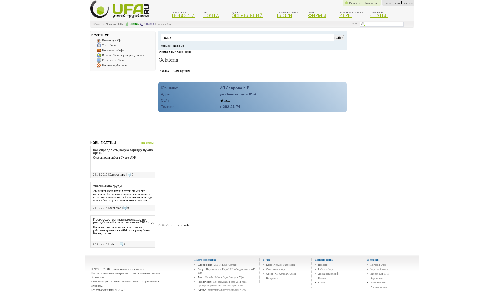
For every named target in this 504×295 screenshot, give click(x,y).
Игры (345, 15)
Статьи (379, 15)
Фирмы (317, 15)
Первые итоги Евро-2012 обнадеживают (228, 269)
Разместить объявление (363, 2)
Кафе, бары (184, 51)
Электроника (117, 174)
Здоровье (115, 207)
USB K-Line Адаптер (225, 264)
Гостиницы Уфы (112, 40)
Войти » (408, 2)
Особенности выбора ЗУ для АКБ (114, 157)
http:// (225, 100)
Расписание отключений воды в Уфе (226, 289)
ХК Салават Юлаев (285, 273)
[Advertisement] (122, 104)
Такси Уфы (109, 45)
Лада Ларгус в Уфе (233, 277)
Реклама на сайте (379, 287)
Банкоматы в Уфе (113, 50)
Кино (269, 264)
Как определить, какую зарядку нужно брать (123, 151)
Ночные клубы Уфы (114, 65)
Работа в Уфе (325, 269)
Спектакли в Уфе (275, 269)
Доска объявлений (328, 273)
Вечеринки (272, 278)
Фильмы (277, 264)
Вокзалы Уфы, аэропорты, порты (123, 55)
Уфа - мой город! (379, 269)
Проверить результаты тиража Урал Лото (220, 285)
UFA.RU (122, 289)
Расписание (289, 264)
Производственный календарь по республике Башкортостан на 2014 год (123, 221)
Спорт (269, 273)
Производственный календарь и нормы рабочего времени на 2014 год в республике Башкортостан (121, 230)
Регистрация (392, 2)
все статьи (147, 142)
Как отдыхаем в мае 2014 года (229, 281)
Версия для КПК (379, 273)
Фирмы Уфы (166, 51)
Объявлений (247, 15)
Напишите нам (378, 282)
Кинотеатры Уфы (113, 60)
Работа (113, 243)
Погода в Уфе (164, 24)
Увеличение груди (107, 186)
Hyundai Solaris (213, 277)
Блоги (284, 15)
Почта (211, 15)
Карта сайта (376, 278)
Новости (183, 15)
